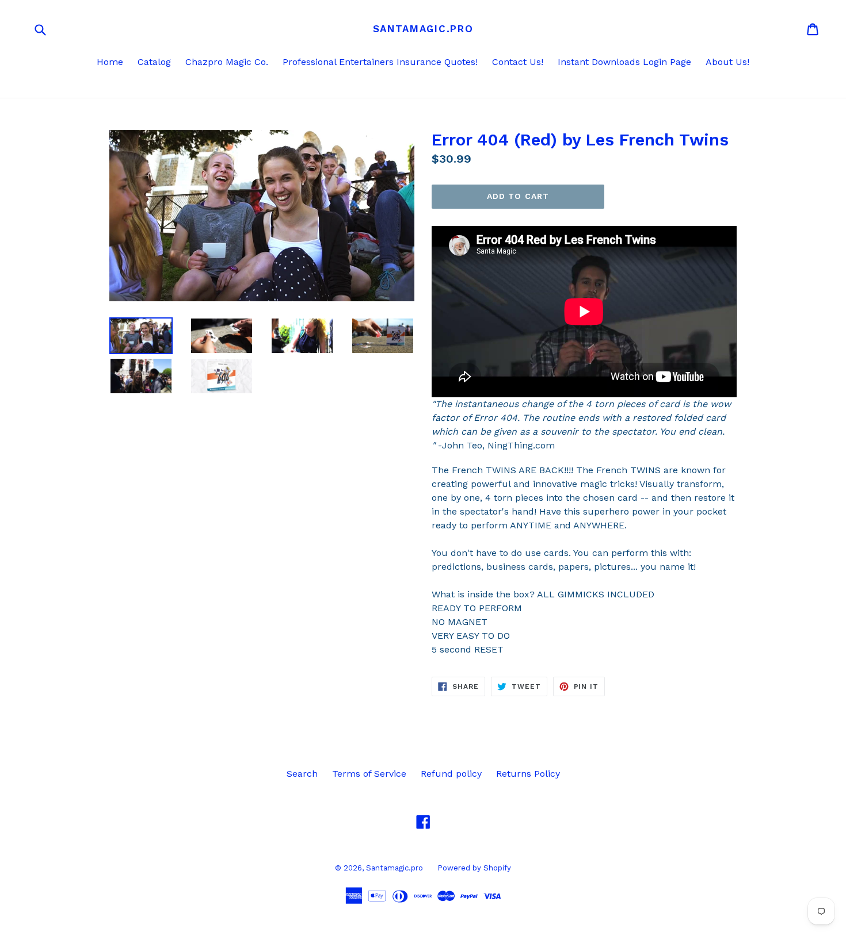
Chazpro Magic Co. (226, 61)
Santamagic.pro (423, 28)
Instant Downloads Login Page (624, 61)
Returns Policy (528, 773)
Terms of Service (369, 773)
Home (110, 61)
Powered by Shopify (474, 868)
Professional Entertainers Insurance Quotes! (380, 61)
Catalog (154, 61)
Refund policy (451, 773)
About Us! (727, 61)
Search (302, 773)
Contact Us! (517, 61)
